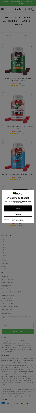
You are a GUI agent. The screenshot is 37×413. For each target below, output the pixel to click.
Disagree (18, 214)
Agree (18, 208)
